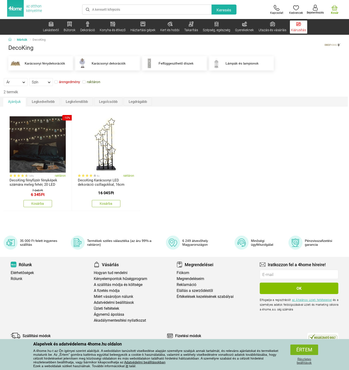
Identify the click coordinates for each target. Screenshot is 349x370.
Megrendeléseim (190, 278)
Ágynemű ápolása (109, 314)
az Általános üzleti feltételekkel (312, 300)
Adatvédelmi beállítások (114, 302)
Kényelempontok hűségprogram (120, 278)
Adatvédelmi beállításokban (144, 362)
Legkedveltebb (43, 102)
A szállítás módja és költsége (118, 284)
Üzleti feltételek (106, 308)
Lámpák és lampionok (242, 63)
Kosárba (37, 203)
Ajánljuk (14, 102)
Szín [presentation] (35, 82)
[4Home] (11, 40)
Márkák (22, 39)
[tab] (16, 82)
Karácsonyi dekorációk (109, 63)
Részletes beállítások (304, 361)
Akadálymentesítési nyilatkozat (120, 320)
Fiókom (183, 273)
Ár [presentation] (8, 82)
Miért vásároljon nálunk (113, 296)
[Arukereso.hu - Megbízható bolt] (322, 337)
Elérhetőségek (22, 273)
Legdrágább (138, 102)
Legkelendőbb (77, 102)
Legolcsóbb (108, 102)
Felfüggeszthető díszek (176, 63)
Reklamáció (186, 284)
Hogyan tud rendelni (110, 273)
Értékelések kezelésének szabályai (205, 296)
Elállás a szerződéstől (195, 290)
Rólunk (16, 278)
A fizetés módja (107, 290)
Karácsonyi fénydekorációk (45, 63)
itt (127, 366)
